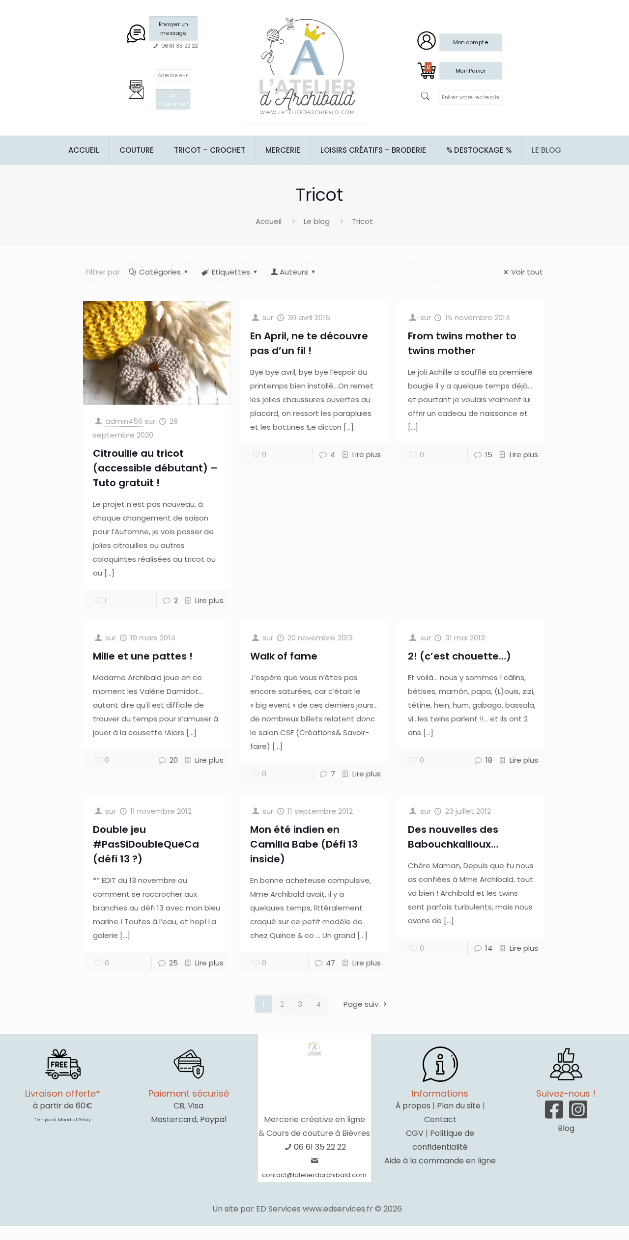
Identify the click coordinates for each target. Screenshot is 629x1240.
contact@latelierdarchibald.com (314, 1175)
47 (330, 963)
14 (488, 948)
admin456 (124, 421)
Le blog (317, 221)
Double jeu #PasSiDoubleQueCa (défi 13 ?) (146, 844)
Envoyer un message (173, 28)
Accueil (269, 221)
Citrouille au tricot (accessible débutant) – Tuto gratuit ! (155, 468)
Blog (566, 1128)
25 (173, 963)
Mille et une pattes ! (143, 656)
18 (489, 760)
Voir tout (527, 272)
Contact (440, 1119)
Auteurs (294, 272)
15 (488, 454)
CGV (415, 1133)
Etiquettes (231, 272)
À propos (412, 1105)
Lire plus (209, 600)
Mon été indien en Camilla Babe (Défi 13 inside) (304, 844)
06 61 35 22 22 (320, 1147)
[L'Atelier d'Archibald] (307, 66)
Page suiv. (361, 1004)
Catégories (160, 272)
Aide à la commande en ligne (440, 1160)
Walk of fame (283, 656)
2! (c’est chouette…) (459, 656)
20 (174, 760)
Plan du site (459, 1105)
